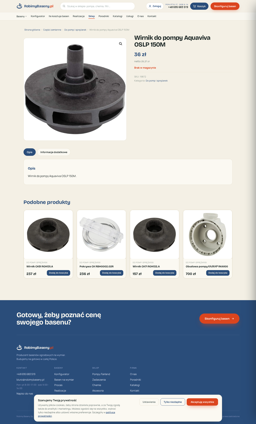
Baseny (21, 16)
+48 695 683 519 (26, 374)
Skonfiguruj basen (225, 6)
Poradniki (104, 16)
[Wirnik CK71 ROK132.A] (154, 234)
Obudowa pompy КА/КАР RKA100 (207, 266)
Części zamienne (52, 29)
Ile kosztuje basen (59, 16)
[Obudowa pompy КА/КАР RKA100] (207, 234)
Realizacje (79, 16)
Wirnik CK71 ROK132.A (146, 266)
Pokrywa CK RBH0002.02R (97, 266)
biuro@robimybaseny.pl (30, 379)
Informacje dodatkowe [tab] (53, 152)
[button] (121, 44)
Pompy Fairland (101, 374)
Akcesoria (98, 390)
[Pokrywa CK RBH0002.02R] (101, 234)
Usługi (130, 16)
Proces (58, 385)
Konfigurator (38, 16)
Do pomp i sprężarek (75, 29)
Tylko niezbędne (173, 402)
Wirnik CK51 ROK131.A (39, 266)
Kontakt (152, 16)
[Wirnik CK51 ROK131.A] (48, 234)
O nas (140, 16)
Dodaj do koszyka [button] (58, 272)
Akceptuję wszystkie (202, 402)
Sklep (91, 16)
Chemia (96, 385)
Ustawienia (149, 402)
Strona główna (32, 29)
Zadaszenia (99, 379)
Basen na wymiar (64, 379)
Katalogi (117, 16)
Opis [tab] (29, 152)
